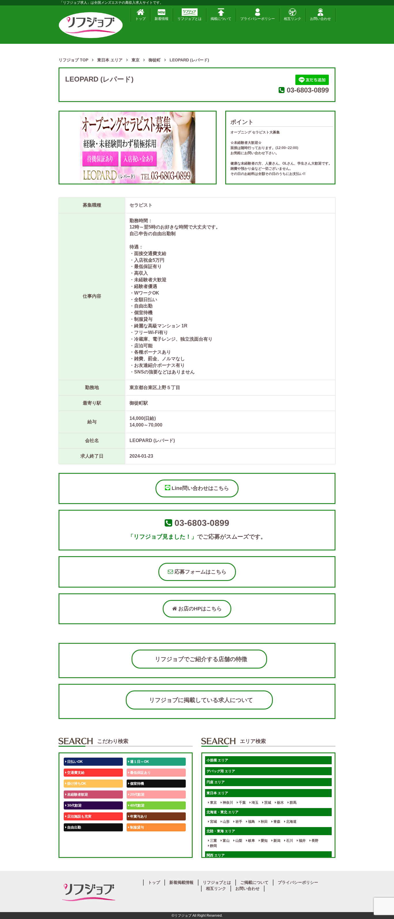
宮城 (213, 822)
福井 (302, 841)
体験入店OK (76, 849)
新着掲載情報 (181, 882)
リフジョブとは (189, 19)
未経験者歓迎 (77, 794)
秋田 (264, 822)
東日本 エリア (217, 793)
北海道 (291, 822)
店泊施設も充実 (78, 816)
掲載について (221, 19)
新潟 (276, 841)
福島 (251, 822)
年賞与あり (138, 816)
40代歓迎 (137, 805)
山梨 (238, 841)
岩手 (238, 822)
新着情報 (161, 19)
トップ (140, 19)
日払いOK (74, 762)
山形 (226, 822)
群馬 (293, 803)
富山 (226, 841)
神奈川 (227, 803)
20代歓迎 (137, 794)
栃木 (280, 803)
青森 (276, 822)
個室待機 (136, 784)
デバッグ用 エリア (221, 771)
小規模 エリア (217, 760)
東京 (213, 803)
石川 (289, 841)
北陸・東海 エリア (221, 831)
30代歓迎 (74, 805)
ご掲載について (254, 882)
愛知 (264, 841)
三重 (213, 841)
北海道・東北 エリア (223, 812)
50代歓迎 (74, 838)
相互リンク (292, 19)
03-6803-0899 (308, 90)
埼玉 (254, 803)
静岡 (213, 846)
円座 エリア (216, 782)
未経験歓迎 (138, 838)
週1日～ (135, 849)
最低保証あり (140, 773)
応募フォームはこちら (199, 572)
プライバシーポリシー (257, 19)
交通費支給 (75, 773)
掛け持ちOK (76, 784)
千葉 (242, 803)
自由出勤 (73, 827)
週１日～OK (139, 762)
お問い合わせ (320, 19)
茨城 (267, 803)
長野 (314, 841)
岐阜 (251, 841)
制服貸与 (136, 827)
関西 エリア (216, 855)
